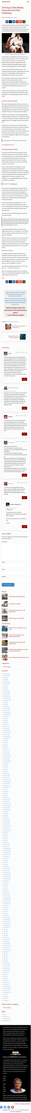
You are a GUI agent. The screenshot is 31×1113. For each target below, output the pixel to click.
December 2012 (7, 943)
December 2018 (7, 803)
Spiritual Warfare (10, 321)
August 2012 (6, 951)
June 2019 (6, 791)
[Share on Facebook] (7, 21)
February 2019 (7, 799)
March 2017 (6, 842)
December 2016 (7, 848)
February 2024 (7, 692)
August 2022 (6, 716)
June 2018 (6, 811)
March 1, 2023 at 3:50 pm (22, 482)
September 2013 (7, 925)
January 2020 (6, 777)
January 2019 (6, 801)
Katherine (10, 483)
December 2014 (7, 897)
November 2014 (7, 899)
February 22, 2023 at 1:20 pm (10, 391)
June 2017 (6, 836)
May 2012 (6, 958)
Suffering (16, 321)
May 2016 (6, 862)
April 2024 (6, 688)
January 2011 (6, 984)
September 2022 (7, 714)
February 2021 (7, 750)
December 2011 (7, 968)
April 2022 (6, 722)
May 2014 (6, 911)
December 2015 (7, 872)
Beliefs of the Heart (14, 1110)
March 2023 (6, 706)
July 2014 (6, 907)
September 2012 (7, 949)
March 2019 (6, 797)
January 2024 (6, 694)
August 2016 (6, 856)
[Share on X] (10, 21)
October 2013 (7, 923)
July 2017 (6, 834)
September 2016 (7, 854)
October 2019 (7, 783)
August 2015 (6, 880)
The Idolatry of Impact (15, 604)
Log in (5, 1014)
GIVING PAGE (13, 1057)
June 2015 (6, 884)
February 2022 (7, 726)
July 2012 (6, 953)
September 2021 (7, 736)
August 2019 (6, 787)
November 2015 (7, 874)
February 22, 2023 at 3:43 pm (21, 415)
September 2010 (7, 992)
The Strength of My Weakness (17, 596)
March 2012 (6, 962)
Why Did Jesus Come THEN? (16, 618)
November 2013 (7, 921)
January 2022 (6, 728)
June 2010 (6, 994)
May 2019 (6, 793)
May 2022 (6, 720)
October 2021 (7, 734)
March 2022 (6, 724)
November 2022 (7, 712)
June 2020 (6, 767)
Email (3, 569)
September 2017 (7, 830)
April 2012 (6, 960)
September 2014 (7, 903)
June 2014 (6, 909)
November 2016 (7, 850)
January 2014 (6, 917)
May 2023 (6, 702)
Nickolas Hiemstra (13, 387)
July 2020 (6, 765)
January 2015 (6, 895)
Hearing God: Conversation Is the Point (18, 628)
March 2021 (6, 748)
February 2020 (7, 775)
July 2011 (6, 974)
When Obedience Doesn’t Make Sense (19, 657)
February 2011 (7, 982)
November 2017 (7, 826)
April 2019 (6, 795)
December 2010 (7, 986)
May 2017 (6, 838)
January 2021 (6, 752)
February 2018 (7, 819)
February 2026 (7, 673)
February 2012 (7, 964)
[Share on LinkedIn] (13, 21)
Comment (5, 541)
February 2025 (7, 681)
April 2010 (6, 998)
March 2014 (6, 915)
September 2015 (7, 878)
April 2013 (6, 935)
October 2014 (7, 901)
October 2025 (7, 675)
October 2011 (7, 970)
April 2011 (6, 980)
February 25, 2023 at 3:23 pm (21, 441)
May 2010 (6, 996)
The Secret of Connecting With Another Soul (17, 643)
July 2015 (6, 882)
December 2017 (7, 824)
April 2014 (6, 913)
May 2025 (6, 677)
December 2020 (7, 755)
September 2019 (7, 785)
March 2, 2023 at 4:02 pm (11, 508)
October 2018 (7, 807)
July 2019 (6, 789)
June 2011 (6, 976)
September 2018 (7, 809)
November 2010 (7, 988)
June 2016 (6, 860)
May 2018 (6, 813)
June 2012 (6, 956)
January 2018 (6, 822)
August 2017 (6, 832)
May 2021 (6, 744)
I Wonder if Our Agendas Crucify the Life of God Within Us (18, 650)
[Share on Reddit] (20, 21)
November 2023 (7, 698)
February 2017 (7, 844)
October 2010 (7, 990)
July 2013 (6, 929)
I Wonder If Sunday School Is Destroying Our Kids (16, 635)
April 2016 (6, 864)
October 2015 (7, 876)
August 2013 (6, 927)
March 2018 (6, 817)
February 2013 (7, 939)
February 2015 (7, 893)
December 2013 (7, 919)
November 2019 (7, 781)
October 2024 (7, 683)
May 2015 (6, 886)
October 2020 (7, 759)
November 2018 (7, 805)
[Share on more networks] (23, 21)
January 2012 (6, 966)
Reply (24, 379)
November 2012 (7, 945)
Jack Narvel (11, 442)
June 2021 (6, 742)
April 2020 (6, 771)
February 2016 (7, 868)
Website (4, 576)
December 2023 (7, 696)
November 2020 (7, 757)
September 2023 (7, 700)
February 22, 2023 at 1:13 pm (21, 352)
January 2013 (6, 941)
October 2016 (7, 852)
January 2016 (6, 870)
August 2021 (6, 738)
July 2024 (6, 686)
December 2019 (7, 779)
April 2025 (6, 679)
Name (4, 562)
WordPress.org (7, 1020)
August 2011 (6, 972)
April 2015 (6, 889)
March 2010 (6, 1000)
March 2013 (6, 937)
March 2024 (6, 690)
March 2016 (6, 866)
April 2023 (6, 704)
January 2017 (6, 846)
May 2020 (6, 769)
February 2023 (7, 708)
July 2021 (6, 740)
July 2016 (6, 858)
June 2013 (6, 931)
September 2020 (7, 761)
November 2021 (7, 732)
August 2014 (6, 905)
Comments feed (7, 1018)
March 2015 (6, 891)
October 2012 (7, 947)
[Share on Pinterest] (17, 21)
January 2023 (6, 710)
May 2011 (6, 978)
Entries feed (6, 1016)
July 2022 (6, 718)
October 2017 (7, 828)
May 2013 (6, 933)
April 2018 (6, 815)
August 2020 (6, 763)
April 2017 (6, 840)
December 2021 (7, 730)
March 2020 (6, 773)
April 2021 (6, 746)
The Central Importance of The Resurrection (17, 611)
